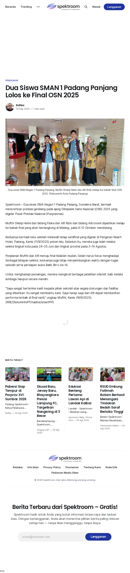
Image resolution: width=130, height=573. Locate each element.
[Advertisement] (65, 44)
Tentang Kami (92, 467)
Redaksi (18, 467)
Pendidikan (11, 80)
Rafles (20, 105)
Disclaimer (72, 467)
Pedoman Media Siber (65, 472)
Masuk (96, 6)
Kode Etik (111, 467)
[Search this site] (86, 7)
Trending (26, 6)
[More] (38, 7)
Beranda (10, 6)
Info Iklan (33, 467)
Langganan (114, 6)
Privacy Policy (52, 467)
